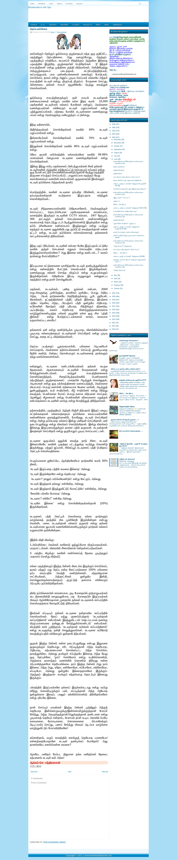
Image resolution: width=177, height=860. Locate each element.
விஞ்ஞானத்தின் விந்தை (127, 406)
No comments (61, 32)
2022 (114, 137)
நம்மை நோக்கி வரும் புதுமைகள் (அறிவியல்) (127, 180)
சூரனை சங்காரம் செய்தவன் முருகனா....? (125, 420)
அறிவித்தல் (117, 24)
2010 (114, 329)
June (116, 159)
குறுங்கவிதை (117, 173)
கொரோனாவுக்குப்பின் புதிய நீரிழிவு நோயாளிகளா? (129, 189)
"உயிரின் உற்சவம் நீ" (119, 270)
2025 (114, 127)
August (116, 153)
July (115, 156)
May (115, 275)
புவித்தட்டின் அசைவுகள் (127, 459)
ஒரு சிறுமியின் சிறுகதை (127, 356)
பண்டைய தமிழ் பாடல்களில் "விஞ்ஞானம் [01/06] (129, 256)
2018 (114, 303)
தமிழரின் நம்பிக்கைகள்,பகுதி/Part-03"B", (133, 380)
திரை (107, 24)
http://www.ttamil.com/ (120, 87)
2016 (114, 309)
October (117, 146)
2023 (114, 134)
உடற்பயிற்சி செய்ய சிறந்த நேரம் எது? (125, 211)
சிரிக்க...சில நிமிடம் (119, 204)
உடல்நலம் (75, 24)
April (116, 278)
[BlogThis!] (33, 766)
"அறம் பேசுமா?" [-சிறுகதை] (122, 246)
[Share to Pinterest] (40, 766)
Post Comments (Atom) (54, 842)
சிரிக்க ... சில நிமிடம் (126, 393)
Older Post (105, 771)
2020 (114, 296)
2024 (114, 131)
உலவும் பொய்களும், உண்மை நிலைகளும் (126, 232)
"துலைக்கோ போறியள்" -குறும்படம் (124, 223)
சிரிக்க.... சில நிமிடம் (120, 253)
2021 (114, 293)
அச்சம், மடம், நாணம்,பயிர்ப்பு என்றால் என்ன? (125, 369)
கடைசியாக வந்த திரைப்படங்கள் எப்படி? (126, 249)
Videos (59, 3)
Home (32, 3)
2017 (114, 306)
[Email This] (31, 766)
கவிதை (34, 24)
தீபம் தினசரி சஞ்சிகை (118, 85)
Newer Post (34, 771)
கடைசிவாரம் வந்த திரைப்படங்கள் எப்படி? (126, 177)
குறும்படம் (116, 201)
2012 (114, 323)
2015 (114, 313)
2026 (114, 124)
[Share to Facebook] (38, 766)
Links (51, 3)
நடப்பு (43, 24)
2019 (114, 300)
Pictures (69, 3)
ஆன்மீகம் (52, 24)
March (116, 282)
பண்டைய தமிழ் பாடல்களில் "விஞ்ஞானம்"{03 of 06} (130, 208)
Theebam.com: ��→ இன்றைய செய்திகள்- (127, 91)
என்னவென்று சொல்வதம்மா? (128, 340)
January (117, 288)
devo (52, 32)
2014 (114, 316)
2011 (114, 326)
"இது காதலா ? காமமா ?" (121, 198)
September (118, 149)
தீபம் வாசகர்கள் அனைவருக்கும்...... (131, 431)
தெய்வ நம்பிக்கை (38, 28)
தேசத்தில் (64, 24)
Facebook (41, 3)
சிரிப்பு (98, 24)
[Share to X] (35, 766)
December (117, 139)
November (117, 143)
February (117, 285)
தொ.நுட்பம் (87, 24)
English (79, 3)
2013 (114, 319)
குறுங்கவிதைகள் (118, 170)
